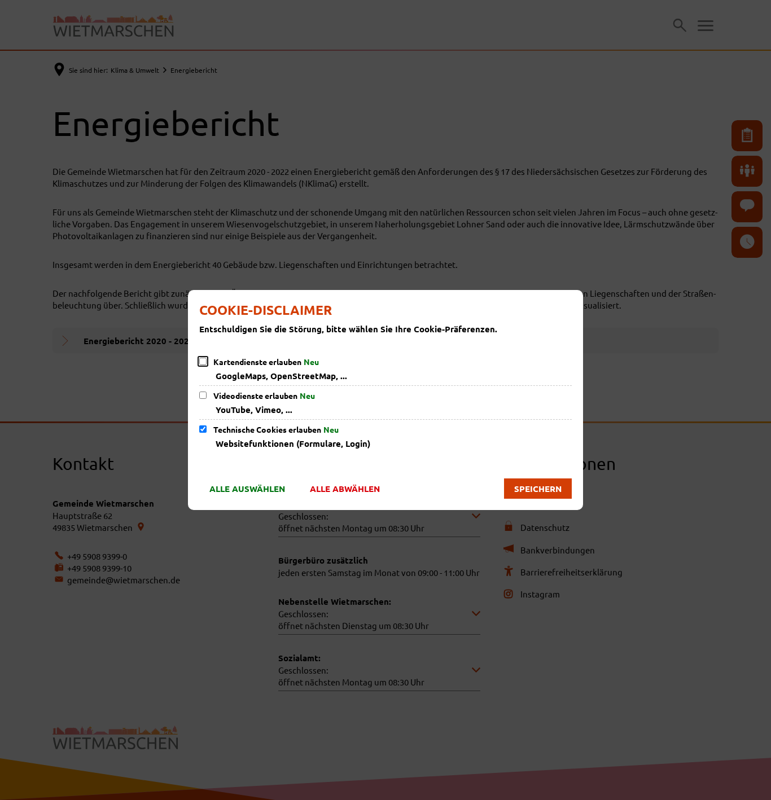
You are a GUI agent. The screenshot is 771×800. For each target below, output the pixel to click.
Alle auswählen (247, 488)
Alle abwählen (345, 488)
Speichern (538, 488)
